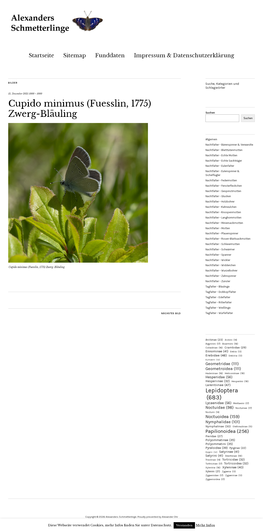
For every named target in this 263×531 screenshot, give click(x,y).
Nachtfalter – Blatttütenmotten (223, 150)
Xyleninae (232, 467)
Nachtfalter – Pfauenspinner (221, 233)
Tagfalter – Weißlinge (218, 307)
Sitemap (74, 55)
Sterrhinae (233, 455)
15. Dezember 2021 (18, 93)
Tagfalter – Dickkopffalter (220, 291)
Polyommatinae (220, 440)
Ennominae (216, 351)
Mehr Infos (205, 525)
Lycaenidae (218, 403)
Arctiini (231, 340)
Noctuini (212, 412)
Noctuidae (219, 407)
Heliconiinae (235, 373)
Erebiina (235, 355)
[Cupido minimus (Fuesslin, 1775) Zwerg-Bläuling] (78, 261)
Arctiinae (214, 339)
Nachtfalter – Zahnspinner (220, 275)
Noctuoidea (222, 416)
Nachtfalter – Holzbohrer (219, 201)
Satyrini (214, 455)
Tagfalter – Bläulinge (217, 286)
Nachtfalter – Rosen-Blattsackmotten (227, 238)
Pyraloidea (216, 448)
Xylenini (212, 471)
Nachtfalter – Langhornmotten (223, 217)
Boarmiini (230, 343)
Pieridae (214, 436)
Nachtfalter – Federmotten (221, 180)
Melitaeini (241, 403)
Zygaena (229, 471)
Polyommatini (219, 444)
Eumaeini (212, 359)
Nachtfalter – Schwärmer (220, 249)
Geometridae (222, 363)
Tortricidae (233, 459)
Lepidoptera (221, 394)
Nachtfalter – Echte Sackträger (223, 160)
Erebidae (216, 355)
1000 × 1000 (35, 93)
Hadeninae (214, 373)
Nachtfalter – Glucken (218, 196)
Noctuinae (243, 408)
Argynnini (212, 343)
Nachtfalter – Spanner (218, 254)
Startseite (41, 55)
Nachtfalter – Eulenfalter (219, 165)
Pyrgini (211, 452)
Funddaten (110, 55)
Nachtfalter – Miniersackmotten (224, 222)
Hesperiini (240, 381)
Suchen (210, 112)
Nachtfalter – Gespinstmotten (223, 191)
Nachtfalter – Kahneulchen (220, 206)
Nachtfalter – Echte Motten (221, 155)
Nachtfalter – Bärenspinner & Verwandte (229, 144)
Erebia (236, 351)
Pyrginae (238, 447)
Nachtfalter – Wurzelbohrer (221, 270)
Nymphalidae (222, 421)
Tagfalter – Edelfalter (217, 297)
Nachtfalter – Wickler (217, 260)
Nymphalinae (218, 426)
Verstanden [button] (184, 525)
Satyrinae (229, 452)
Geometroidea (223, 368)
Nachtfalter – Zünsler (217, 281)
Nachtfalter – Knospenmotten (223, 212)
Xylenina (212, 467)
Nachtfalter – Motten (217, 228)
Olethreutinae (242, 426)
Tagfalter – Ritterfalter (218, 302)
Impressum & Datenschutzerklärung (184, 55)
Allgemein (211, 139)
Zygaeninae (233, 475)
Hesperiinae (217, 381)
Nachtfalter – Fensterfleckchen (223, 185)
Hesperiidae (218, 377)
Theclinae (212, 460)
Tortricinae (213, 463)
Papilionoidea (227, 431)
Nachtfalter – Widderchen (220, 265)
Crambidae (235, 347)
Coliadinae (214, 347)
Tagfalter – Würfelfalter (219, 313)
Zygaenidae (214, 475)
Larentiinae (218, 385)
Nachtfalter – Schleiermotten (222, 244)
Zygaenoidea (215, 479)
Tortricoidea (236, 463)
